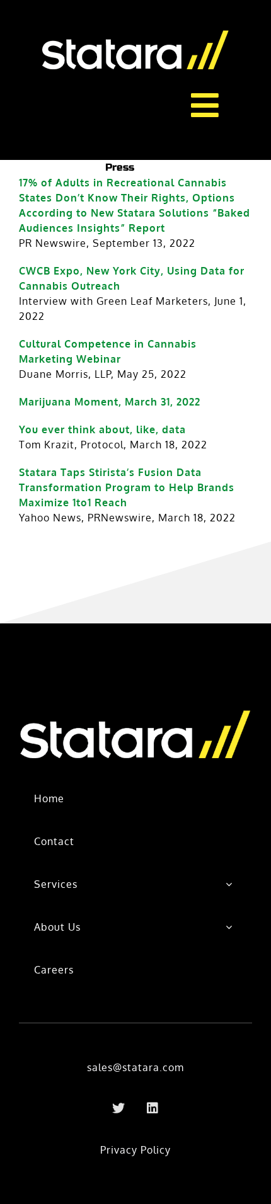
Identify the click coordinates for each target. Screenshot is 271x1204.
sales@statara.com (135, 1067)
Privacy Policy (135, 1150)
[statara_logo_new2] (135, 30)
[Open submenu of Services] (228, 884)
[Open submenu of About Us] (228, 927)
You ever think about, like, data (102, 429)
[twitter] (118, 1108)
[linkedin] (152, 1108)
